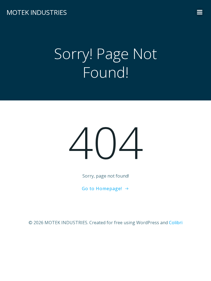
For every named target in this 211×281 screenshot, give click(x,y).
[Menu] (199, 12)
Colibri (175, 223)
